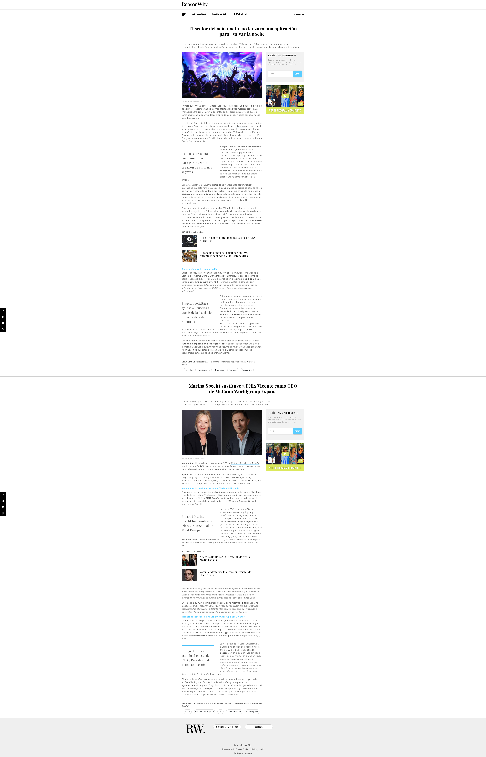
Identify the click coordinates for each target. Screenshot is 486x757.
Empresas (233, 370)
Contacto (259, 726)
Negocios (219, 370)
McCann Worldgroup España (245, 463)
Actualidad (199, 14)
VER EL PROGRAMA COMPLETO (285, 110)
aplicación (240, 126)
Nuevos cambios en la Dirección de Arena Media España (225, 558)
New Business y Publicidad (227, 726)
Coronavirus (247, 370)
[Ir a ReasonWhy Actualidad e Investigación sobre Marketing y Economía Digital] (195, 4)
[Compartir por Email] (3, 323)
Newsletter (240, 14)
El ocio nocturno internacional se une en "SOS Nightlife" (228, 239)
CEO (220, 712)
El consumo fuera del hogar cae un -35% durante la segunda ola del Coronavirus (224, 254)
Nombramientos (234, 712)
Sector (187, 712)
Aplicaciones (205, 370)
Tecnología (190, 370)
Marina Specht (252, 712)
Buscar (300, 14)
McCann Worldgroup (204, 712)
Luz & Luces (219, 14)
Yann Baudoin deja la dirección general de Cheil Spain (225, 573)
